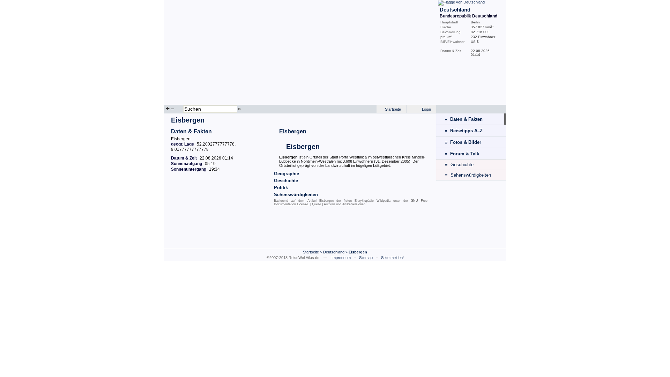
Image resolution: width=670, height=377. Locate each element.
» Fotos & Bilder (463, 142)
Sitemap (366, 258)
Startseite (393, 109)
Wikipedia (383, 200)
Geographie (286, 173)
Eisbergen (292, 131)
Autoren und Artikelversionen (344, 204)
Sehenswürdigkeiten (296, 194)
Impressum (341, 258)
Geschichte (286, 180)
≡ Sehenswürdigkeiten (468, 175)
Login (426, 109)
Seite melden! (392, 258)
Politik (281, 187)
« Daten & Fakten (464, 119)
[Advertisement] (300, 228)
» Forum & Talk (462, 153)
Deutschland (333, 252)
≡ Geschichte (459, 164)
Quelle (316, 204)
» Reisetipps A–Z (464, 130)
